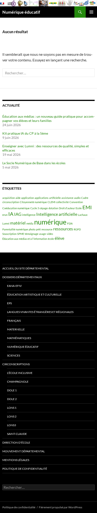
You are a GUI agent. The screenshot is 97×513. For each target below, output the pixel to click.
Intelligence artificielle (56, 214)
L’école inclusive (19, 373)
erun (5, 214)
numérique (50, 222)
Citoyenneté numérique (33, 202)
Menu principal (91, 12)
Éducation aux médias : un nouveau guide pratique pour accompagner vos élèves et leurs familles (48, 118)
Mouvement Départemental (23, 451)
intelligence (29, 214)
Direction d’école (16, 442)
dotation (53, 208)
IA (10, 214)
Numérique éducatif (21, 12)
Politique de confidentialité (24, 468)
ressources (63, 228)
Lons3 (11, 425)
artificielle (55, 197)
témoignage (31, 233)
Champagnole (17, 381)
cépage (44, 208)
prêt (38, 229)
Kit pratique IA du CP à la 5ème (25, 133)
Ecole (79, 208)
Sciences (13, 355)
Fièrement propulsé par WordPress (60, 507)
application (27, 197)
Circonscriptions (16, 364)
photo (32, 229)
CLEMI (51, 202)
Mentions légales (15, 460)
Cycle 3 (34, 208)
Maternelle (16, 329)
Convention (76, 202)
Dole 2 (12, 399)
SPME (20, 233)
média (29, 223)
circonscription (10, 202)
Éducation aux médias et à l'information (24, 238)
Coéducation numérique (16, 208)
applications (41, 197)
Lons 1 (11, 407)
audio (77, 197)
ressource (47, 229)
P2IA (70, 223)
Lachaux (83, 214)
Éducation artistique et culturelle (34, 294)
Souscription (9, 233)
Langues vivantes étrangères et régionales (40, 312)
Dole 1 (12, 390)
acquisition (8, 197)
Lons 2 (11, 416)
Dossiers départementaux (22, 277)
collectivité (62, 202)
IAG (17, 214)
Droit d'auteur (67, 208)
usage (42, 233)
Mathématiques (19, 338)
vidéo (50, 233)
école (51, 238)
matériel (18, 222)
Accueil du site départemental (25, 268)
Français (14, 320)
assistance (67, 197)
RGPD (77, 229)
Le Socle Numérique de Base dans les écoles (33, 163)
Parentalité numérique (15, 229)
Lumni (5, 223)
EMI (87, 207)
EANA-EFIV (14, 286)
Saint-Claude (17, 434)
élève (59, 238)
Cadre (84, 197)
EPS (9, 303)
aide (18, 197)
